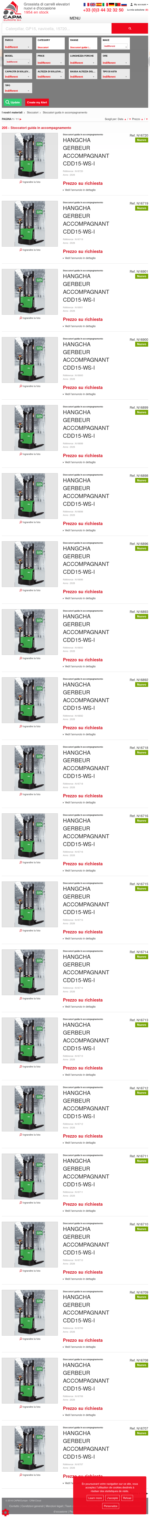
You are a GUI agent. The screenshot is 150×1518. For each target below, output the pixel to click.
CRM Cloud (35, 1500)
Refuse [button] (127, 1498)
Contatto (14, 1506)
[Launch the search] (130, 28)
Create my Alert (37, 102)
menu (75, 18)
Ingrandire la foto (31, 181)
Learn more (95, 1498)
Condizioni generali (32, 1506)
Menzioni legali (54, 1506)
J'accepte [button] (112, 1498)
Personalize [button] (110, 1506)
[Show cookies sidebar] (5, 1512)
